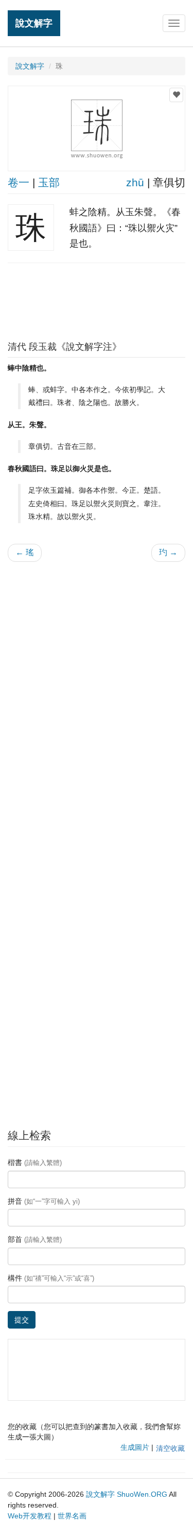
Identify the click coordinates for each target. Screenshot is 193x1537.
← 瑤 (24, 552)
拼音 (44, 1201)
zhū (135, 182)
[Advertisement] (96, 299)
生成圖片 (134, 1447)
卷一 (18, 182)
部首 (35, 1239)
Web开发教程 (29, 1516)
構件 (51, 1278)
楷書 (35, 1162)
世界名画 (72, 1516)
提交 (21, 1320)
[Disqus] (96, 701)
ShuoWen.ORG (142, 1494)
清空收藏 (170, 1448)
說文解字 (33, 23)
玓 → (168, 552)
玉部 (49, 182)
